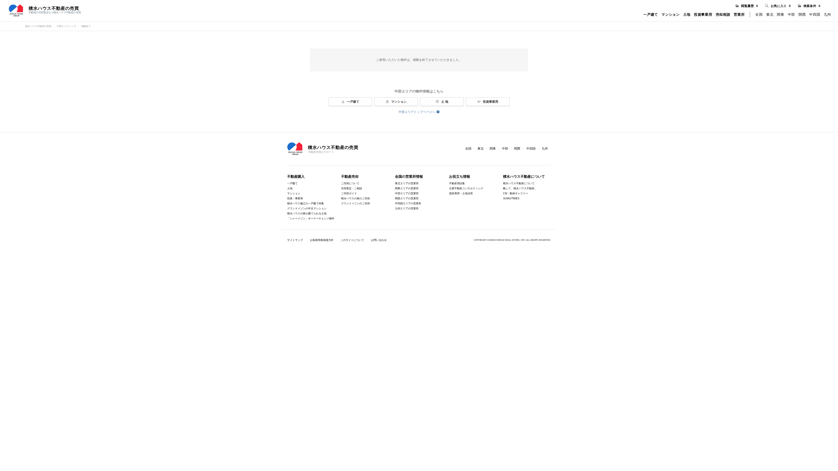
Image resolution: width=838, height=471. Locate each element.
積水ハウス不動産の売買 (38, 26)
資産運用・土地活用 (461, 193)
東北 (769, 14)
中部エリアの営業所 (407, 193)
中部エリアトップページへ (416, 112)
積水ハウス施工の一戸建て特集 (305, 203)
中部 (791, 14)
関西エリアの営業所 (407, 198)
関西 (802, 14)
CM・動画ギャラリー (515, 193)
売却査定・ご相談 (351, 188)
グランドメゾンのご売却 (355, 203)
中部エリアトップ (66, 26)
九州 (827, 14)
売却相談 (723, 14)
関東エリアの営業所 (407, 188)
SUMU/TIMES (511, 198)
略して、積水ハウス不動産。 (520, 188)
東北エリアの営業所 (407, 183)
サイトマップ (295, 240)
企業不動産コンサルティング (466, 188)
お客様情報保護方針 (321, 240)
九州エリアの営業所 (407, 208)
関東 (780, 14)
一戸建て (650, 14)
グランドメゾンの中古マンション (306, 208)
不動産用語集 (457, 183)
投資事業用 (703, 14)
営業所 (739, 14)
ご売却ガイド (349, 193)
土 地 (444, 101)
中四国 (814, 14)
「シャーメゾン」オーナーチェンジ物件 (310, 218)
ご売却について (350, 183)
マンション (670, 14)
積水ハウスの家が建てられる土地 (306, 213)
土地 (686, 14)
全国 (758, 14)
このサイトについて (352, 240)
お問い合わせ (379, 240)
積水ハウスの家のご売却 (355, 198)
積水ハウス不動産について (518, 183)
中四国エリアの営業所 (408, 203)
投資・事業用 (295, 198)
